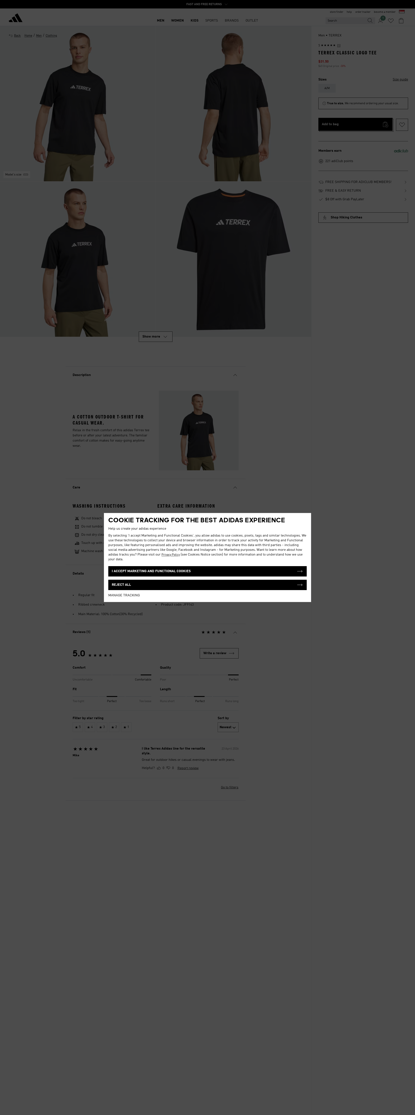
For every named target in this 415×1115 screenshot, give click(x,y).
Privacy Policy (170, 554)
